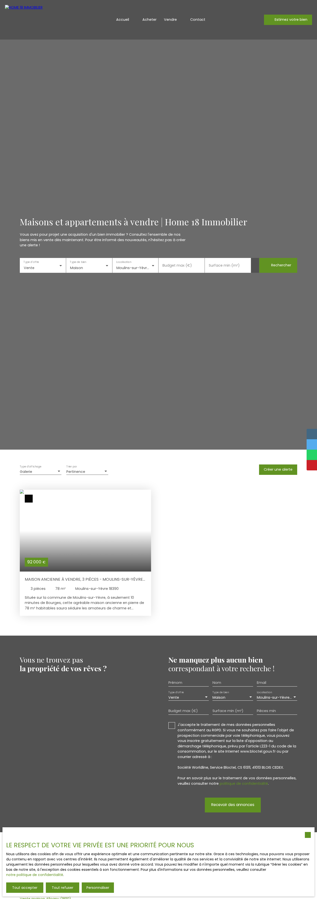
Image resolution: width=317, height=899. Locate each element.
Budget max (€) (177, 265)
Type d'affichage (31, 466)
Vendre (170, 19)
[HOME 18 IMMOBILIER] (39, 20)
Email (261, 682)
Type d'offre (31, 262)
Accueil (122, 19)
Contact (197, 19)
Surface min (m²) (224, 265)
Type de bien (78, 262)
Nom (216, 682)
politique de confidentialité (244, 783)
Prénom (175, 682)
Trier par (71, 466)
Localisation (123, 262)
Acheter (149, 19)
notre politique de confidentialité (34, 874)
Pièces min (266, 711)
